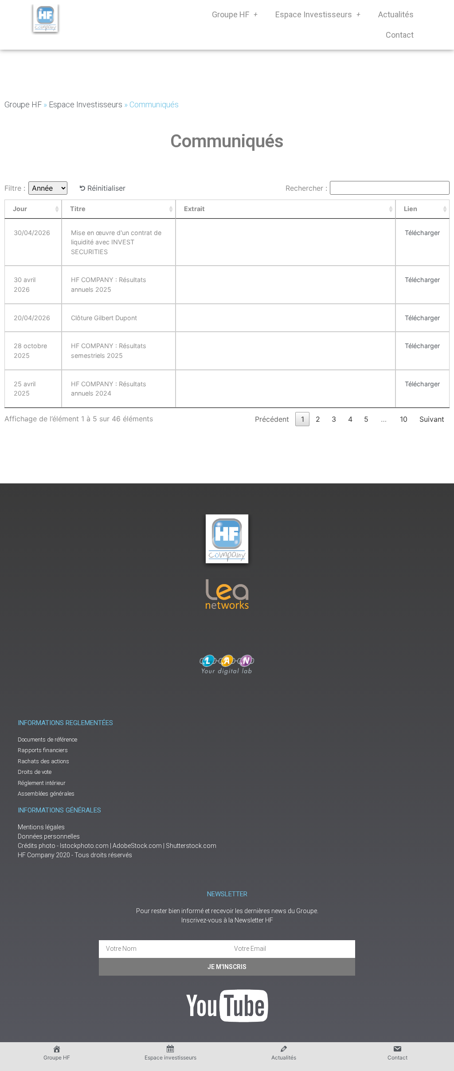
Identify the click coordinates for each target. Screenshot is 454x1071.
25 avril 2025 (24, 388)
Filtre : (14, 188)
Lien (410, 208)
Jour (20, 208)
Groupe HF (230, 14)
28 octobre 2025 (30, 350)
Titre (78, 208)
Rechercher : (306, 188)
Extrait (194, 208)
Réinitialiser (106, 188)
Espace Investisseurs (313, 14)
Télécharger (422, 232)
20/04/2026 (32, 318)
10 (403, 419)
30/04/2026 (32, 232)
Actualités (396, 14)
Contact (400, 34)
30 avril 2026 (24, 284)
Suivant (431, 419)
